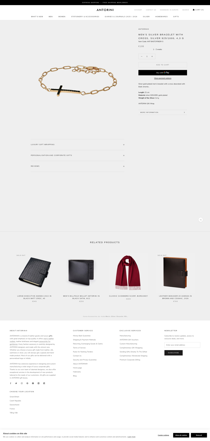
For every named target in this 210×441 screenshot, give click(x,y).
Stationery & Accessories (85, 16)
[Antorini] (105, 9)
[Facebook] (10, 383)
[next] (202, 275)
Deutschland (14, 405)
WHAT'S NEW (37, 16)
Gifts (176, 16)
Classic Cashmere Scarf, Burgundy (128, 296)
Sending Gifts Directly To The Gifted (133, 352)
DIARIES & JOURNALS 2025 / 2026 (121, 16)
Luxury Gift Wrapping (43, 144)
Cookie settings (163, 435)
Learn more (131, 437)
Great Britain (14, 397)
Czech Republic (15, 401)
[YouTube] (33, 383)
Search (185, 10)
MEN (51, 16)
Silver (146, 16)
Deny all (199, 435)
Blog (75, 376)
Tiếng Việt (14, 413)
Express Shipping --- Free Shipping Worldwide (105, 2)
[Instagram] (22, 383)
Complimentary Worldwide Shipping (133, 356)
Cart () (199, 10)
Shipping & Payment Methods (84, 340)
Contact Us (151, 10)
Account (138, 10)
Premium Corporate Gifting (130, 360)
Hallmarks (77, 372)
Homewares (161, 16)
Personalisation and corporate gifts (51, 155)
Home (85, 316)
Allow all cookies (181, 435)
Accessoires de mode (96, 316)
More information (149, 112)
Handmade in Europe (169, 10)
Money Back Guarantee (81, 336)
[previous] (7, 275)
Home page (77, 368)
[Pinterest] (27, 383)
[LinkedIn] (38, 383)
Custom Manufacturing (128, 344)
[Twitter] (16, 383)
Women (62, 16)
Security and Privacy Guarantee (84, 360)
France (12, 409)
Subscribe (173, 353)
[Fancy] (44, 383)
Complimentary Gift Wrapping (131, 348)
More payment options (162, 78)
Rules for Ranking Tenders (83, 352)
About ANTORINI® (80, 364)
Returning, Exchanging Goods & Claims (88, 344)
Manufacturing (125, 336)
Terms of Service (79, 348)
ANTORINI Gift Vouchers (129, 340)
